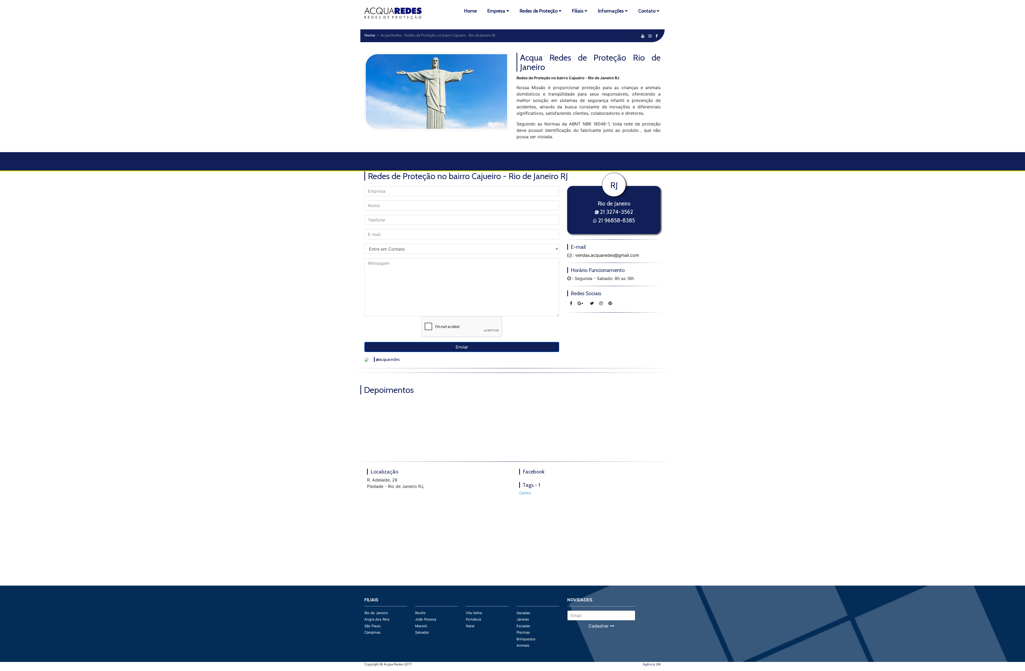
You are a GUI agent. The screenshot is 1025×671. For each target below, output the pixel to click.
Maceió (421, 626)
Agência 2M (652, 664)
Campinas (372, 632)
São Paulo (372, 626)
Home (370, 35)
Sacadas (523, 613)
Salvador (422, 632)
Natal (470, 626)
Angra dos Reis (376, 619)
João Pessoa (425, 619)
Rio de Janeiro (376, 613)
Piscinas (523, 632)
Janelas (523, 619)
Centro (525, 493)
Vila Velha (474, 613)
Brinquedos (526, 639)
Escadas (523, 626)
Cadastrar (599, 626)
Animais (523, 645)
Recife (420, 613)
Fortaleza (473, 619)
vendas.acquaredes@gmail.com (607, 255)
